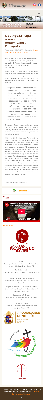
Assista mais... (8, 225)
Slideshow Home (22, 52)
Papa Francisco (10, 52)
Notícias (35, 50)
